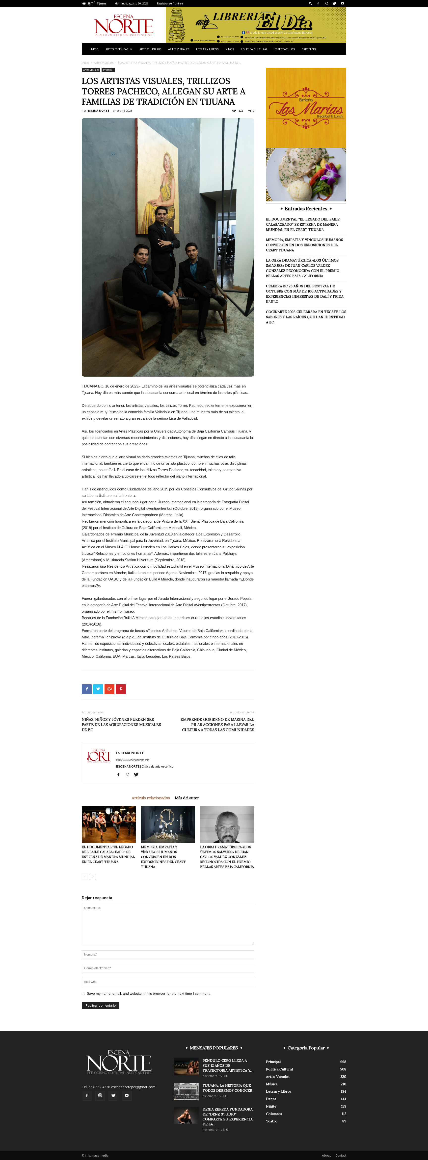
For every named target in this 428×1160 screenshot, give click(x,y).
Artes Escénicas (117, 49)
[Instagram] (326, 3)
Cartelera (309, 49)
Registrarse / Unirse (170, 3)
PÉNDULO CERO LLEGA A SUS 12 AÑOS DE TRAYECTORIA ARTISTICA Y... (227, 1065)
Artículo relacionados (151, 797)
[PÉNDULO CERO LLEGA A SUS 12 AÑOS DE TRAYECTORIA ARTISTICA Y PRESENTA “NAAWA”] (186, 1066)
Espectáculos (284, 49)
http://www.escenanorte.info (132, 759)
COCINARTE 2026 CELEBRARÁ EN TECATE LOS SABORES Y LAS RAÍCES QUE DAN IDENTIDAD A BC (306, 317)
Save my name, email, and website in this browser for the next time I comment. (149, 993)
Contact (340, 1155)
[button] (310, 3)
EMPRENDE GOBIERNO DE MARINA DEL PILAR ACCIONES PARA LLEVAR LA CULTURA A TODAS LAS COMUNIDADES (217, 724)
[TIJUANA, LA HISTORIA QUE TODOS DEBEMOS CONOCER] (186, 1091)
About (326, 1155)
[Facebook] (318, 3)
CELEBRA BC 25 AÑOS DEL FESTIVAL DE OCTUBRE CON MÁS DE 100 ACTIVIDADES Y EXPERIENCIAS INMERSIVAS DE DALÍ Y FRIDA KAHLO (305, 294)
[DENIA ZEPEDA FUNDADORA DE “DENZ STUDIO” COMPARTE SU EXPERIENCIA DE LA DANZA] (186, 1115)
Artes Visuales (178, 49)
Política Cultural (254, 49)
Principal (108, 70)
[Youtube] (342, 3)
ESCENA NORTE (98, 110)
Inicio (94, 49)
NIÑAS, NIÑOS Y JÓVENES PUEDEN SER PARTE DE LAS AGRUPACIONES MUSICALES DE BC (121, 724)
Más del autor (187, 797)
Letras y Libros (207, 49)
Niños (229, 49)
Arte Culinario (150, 49)
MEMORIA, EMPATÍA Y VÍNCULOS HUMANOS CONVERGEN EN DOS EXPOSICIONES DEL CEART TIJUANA (163, 857)
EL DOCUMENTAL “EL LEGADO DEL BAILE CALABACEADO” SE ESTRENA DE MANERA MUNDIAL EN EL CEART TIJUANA (303, 224)
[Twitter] (334, 3)
